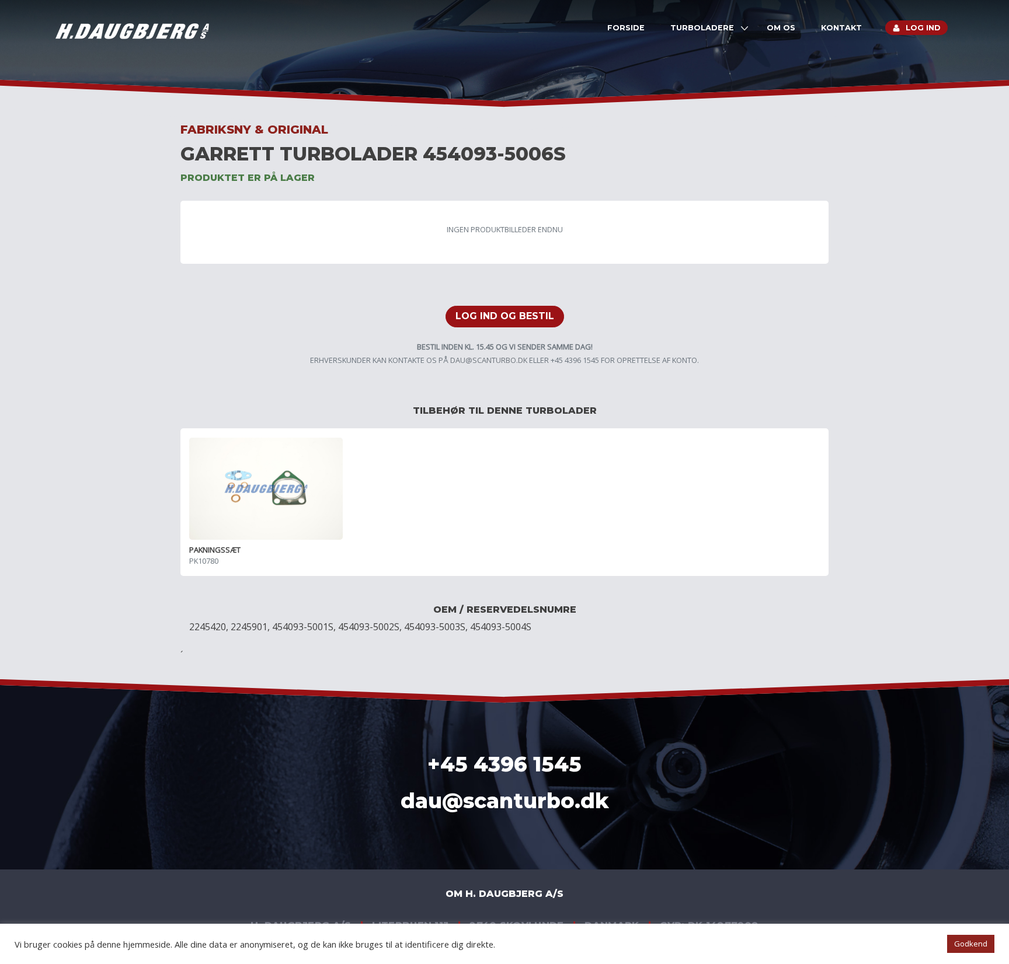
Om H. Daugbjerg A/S (504, 893)
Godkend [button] (970, 943)
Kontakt (841, 27)
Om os (781, 27)
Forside (626, 27)
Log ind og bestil (504, 316)
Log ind (923, 27)
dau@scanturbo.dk (488, 360)
